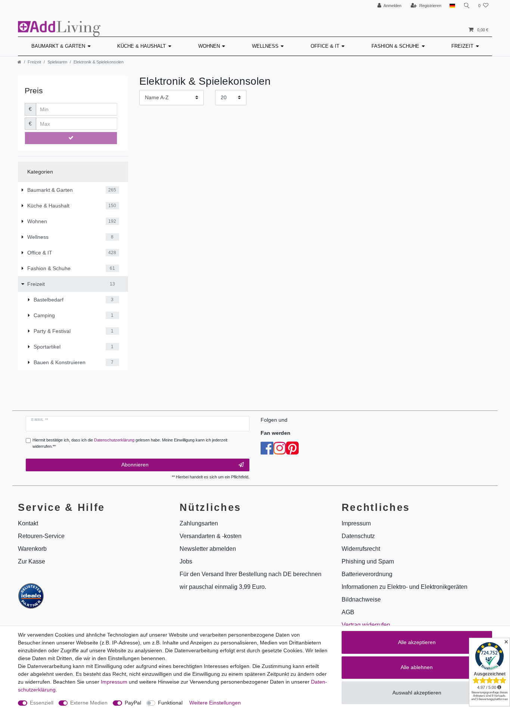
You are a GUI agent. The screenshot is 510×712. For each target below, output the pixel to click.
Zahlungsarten (199, 523)
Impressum (114, 682)
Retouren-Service (41, 536)
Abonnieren (135, 465)
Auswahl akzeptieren (416, 693)
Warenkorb (32, 549)
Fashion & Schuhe (395, 46)
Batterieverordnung (367, 574)
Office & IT (325, 46)
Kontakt (28, 523)
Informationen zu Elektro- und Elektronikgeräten (404, 587)
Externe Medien (89, 703)
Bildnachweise (361, 599)
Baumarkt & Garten (58, 46)
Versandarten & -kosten (211, 536)
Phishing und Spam (368, 561)
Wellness (265, 46)
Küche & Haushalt (141, 46)
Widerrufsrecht (361, 549)
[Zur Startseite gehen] (19, 62)
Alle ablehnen (417, 667)
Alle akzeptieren (417, 642)
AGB (348, 612)
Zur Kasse (31, 561)
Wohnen (209, 46)
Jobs (186, 561)
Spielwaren (57, 62)
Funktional (170, 703)
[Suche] (466, 6)
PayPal (133, 703)
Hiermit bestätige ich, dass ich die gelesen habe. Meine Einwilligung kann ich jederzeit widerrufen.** (129, 443)
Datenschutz (358, 536)
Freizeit (462, 46)
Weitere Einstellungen (215, 703)
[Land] (452, 6)
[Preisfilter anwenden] (71, 138)
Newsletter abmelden (208, 549)
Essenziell (41, 703)
